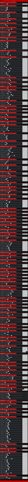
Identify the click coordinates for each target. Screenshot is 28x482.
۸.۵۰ (23, 58)
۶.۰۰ (26, 131)
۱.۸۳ (23, 130)
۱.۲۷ (26, 69)
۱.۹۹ (23, 248)
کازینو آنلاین (8, 481)
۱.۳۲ (26, 33)
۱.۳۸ (26, 156)
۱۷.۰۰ (23, 150)
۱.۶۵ (26, 95)
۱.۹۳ (23, 227)
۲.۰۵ (23, 314)
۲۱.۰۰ (23, 59)
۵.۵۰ (23, 9)
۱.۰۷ (26, 150)
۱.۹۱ (23, 67)
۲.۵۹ (26, 468)
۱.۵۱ (26, 9)
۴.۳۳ (23, 151)
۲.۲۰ (23, 30)
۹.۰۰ (23, 360)
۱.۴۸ (23, 35)
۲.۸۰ (23, 47)
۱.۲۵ (23, 44)
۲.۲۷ (23, 283)
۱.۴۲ (26, 142)
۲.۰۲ (26, 162)
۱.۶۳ (23, 238)
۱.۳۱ (26, 180)
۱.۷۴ (23, 24)
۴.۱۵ (26, 299)
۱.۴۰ (23, 42)
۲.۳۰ (23, 102)
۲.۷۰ (23, 55)
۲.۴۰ (23, 152)
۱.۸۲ (23, 93)
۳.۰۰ (23, 84)
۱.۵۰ (23, 407)
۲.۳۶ (23, 335)
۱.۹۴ (23, 92)
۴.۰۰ (26, 24)
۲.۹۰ (23, 21)
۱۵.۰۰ (23, 60)
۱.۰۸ (26, 59)
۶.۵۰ (26, 265)
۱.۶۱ (23, 188)
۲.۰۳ (26, 143)
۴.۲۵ (26, 238)
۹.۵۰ (23, 177)
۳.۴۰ (23, 295)
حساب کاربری (3, 481)
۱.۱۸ (26, 129)
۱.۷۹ (23, 203)
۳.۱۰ (23, 104)
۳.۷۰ (23, 200)
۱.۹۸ (23, 276)
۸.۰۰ (26, 44)
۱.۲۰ (26, 360)
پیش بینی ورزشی (25, 481)
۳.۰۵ (26, 55)
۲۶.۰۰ (26, 442)
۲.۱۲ (26, 21)
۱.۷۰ (23, 332)
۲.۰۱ (26, 104)
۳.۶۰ (23, 34)
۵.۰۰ (26, 35)
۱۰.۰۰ (26, 7)
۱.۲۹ (26, 72)
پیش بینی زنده (19, 481)
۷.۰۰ (23, 96)
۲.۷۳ (23, 20)
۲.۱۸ (23, 54)
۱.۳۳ (23, 8)
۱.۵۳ (23, 46)
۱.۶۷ (23, 284)
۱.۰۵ (23, 358)
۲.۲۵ (26, 20)
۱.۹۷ (26, 34)
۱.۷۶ (26, 250)
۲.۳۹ (23, 191)
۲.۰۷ (23, 80)
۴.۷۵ (26, 188)
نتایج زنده (14, 481)
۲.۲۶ (26, 253)
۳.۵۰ (26, 79)
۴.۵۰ (26, 46)
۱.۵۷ (23, 103)
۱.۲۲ (23, 7)
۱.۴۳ (26, 350)
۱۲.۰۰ (23, 71)
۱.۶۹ (23, 261)
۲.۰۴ (26, 325)
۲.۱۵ (26, 10)
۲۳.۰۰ (26, 358)
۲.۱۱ (26, 47)
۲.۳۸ (26, 191)
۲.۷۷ (26, 455)
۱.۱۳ (26, 60)
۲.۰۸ (23, 83)
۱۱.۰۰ (26, 153)
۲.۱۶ (23, 320)
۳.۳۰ (26, 30)
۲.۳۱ (23, 48)
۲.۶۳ (23, 385)
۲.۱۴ (26, 115)
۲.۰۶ (26, 167)
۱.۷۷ (23, 213)
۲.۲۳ (26, 43)
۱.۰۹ (26, 446)
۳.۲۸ (26, 45)
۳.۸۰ (26, 139)
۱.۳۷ (26, 178)
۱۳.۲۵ (26, 419)
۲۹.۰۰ (23, 410)
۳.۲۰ (23, 10)
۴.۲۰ (26, 54)
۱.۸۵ (23, 127)
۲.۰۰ (23, 247)
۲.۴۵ (26, 48)
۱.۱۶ (26, 70)
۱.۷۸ (26, 357)
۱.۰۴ (26, 410)
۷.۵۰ (26, 8)
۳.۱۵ (26, 127)
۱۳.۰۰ (23, 70)
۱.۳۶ (26, 356)
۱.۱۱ (23, 205)
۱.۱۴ (26, 71)
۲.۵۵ (23, 344)
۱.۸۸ (26, 200)
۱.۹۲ (23, 45)
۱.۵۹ (26, 66)
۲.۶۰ (23, 43)
